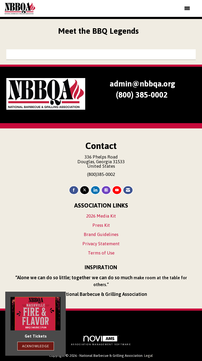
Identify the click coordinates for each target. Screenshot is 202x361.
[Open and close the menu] (116, 8)
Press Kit (101, 225)
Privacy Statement (101, 243)
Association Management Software (101, 344)
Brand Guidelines (101, 234)
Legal (148, 355)
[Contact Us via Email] (128, 190)
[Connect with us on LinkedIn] (95, 190)
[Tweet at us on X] (84, 190)
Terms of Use (101, 253)
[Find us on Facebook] (74, 190)
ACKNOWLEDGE (35, 346)
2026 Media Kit (101, 216)
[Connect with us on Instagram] (106, 190)
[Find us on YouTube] (117, 190)
